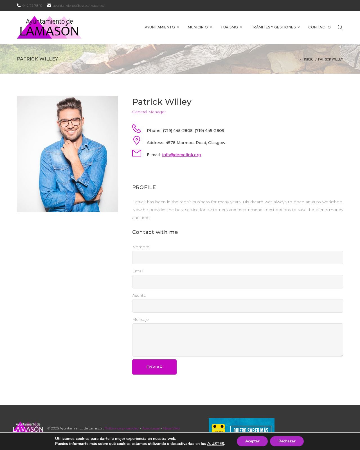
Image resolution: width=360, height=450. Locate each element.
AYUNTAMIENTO (160, 27)
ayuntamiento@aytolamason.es (78, 5)
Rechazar (286, 441)
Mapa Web (171, 428)
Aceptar (252, 441)
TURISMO (229, 27)
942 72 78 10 (32, 5)
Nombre (140, 246)
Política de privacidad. (122, 428)
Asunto (139, 295)
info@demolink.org (181, 154)
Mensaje (140, 319)
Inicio (309, 59)
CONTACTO (319, 27)
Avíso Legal (151, 428)
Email (137, 271)
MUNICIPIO (198, 27)
